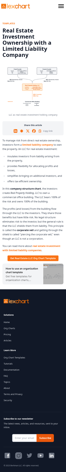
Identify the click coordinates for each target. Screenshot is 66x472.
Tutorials (8, 363)
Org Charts (9, 328)
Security (8, 400)
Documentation (11, 369)
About (7, 388)
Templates (8, 23)
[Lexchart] (15, 6)
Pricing (7, 334)
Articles (7, 340)
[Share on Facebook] (34, 131)
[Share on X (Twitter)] (28, 131)
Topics (7, 381)
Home (7, 322)
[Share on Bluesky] (21, 131)
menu (61, 6)
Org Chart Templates (14, 357)
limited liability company (37, 144)
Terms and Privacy (13, 394)
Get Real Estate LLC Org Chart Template (33, 258)
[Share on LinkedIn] (15, 131)
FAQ (6, 375)
